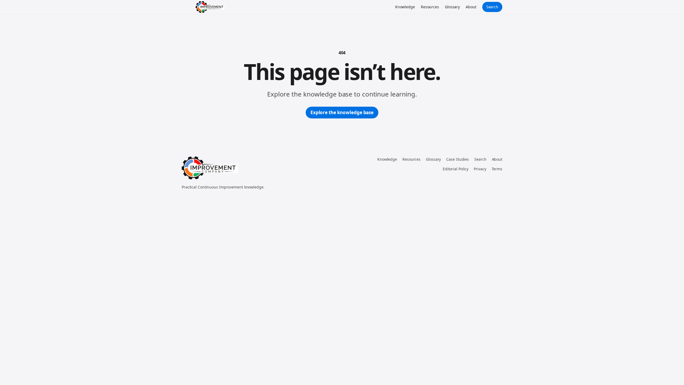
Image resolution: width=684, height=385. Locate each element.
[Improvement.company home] (210, 7)
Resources (430, 6)
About (471, 6)
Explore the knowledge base (342, 112)
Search (492, 6)
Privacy (480, 168)
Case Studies (457, 159)
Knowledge (405, 6)
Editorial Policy (455, 168)
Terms (497, 168)
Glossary (452, 6)
